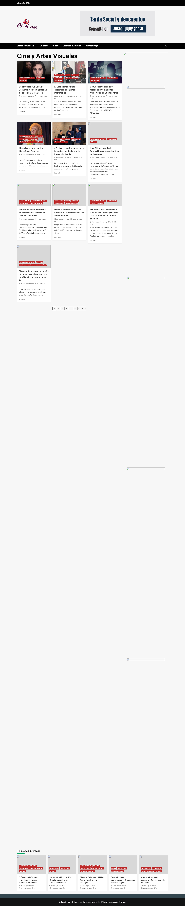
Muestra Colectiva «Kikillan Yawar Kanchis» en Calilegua (92, 880)
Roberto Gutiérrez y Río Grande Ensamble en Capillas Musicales (60, 880)
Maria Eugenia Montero (27, 96)
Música (52, 871)
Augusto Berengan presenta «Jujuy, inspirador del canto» (153, 880)
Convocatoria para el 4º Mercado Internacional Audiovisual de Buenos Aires (104, 89)
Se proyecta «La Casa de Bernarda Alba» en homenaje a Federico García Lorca (33, 89)
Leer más (22, 111)
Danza (113, 868)
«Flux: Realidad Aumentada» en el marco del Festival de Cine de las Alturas (33, 212)
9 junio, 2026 (41, 154)
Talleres (56, 46)
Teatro (40, 142)
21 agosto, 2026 (56, 888)
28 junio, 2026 (112, 96)
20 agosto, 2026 (42, 96)
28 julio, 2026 (76, 96)
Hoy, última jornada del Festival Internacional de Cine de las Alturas (105, 151)
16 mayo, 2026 (41, 219)
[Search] (166, 46)
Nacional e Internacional (28, 142)
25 (75, 308)
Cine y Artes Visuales (27, 78)
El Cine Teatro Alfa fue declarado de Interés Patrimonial (65, 89)
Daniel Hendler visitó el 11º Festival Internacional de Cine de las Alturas (69, 212)
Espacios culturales (72, 46)
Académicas (24, 865)
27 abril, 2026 (112, 222)
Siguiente (82, 308)
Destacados (40, 78)
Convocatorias (112, 78)
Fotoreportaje (91, 46)
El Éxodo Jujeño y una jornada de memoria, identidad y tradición (29, 880)
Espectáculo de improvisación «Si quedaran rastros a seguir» (123, 880)
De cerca (44, 46)
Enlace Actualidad (25, 46)
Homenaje (23, 80)
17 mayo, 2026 (77, 158)
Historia (22, 871)
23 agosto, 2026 (26, 888)
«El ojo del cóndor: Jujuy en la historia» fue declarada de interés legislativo (69, 151)
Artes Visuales (25, 200)
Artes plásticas (86, 865)
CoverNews (107, 902)
